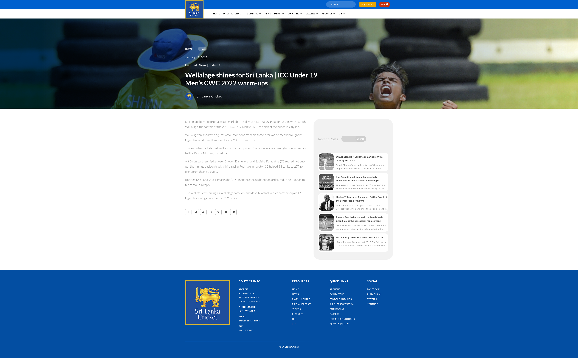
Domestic (252, 13)
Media (277, 13)
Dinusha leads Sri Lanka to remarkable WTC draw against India (359, 158)
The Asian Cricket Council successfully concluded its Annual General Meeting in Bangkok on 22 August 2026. (357, 178)
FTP (294, 324)
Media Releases (301, 304)
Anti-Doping (337, 309)
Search (361, 138)
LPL (340, 13)
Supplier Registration (342, 304)
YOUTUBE (372, 304)
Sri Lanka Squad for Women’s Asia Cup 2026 (359, 237)
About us (327, 13)
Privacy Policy (339, 324)
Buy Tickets (367, 4)
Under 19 (214, 65)
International (232, 13)
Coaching (293, 13)
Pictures (297, 314)
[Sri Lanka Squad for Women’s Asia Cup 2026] (326, 242)
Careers (334, 314)
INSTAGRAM (374, 294)
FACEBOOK (373, 289)
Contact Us (337, 294)
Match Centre (301, 299)
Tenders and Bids (341, 299)
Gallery (310, 13)
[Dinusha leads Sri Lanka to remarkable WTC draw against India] (326, 161)
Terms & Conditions (342, 319)
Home (216, 13)
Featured (191, 65)
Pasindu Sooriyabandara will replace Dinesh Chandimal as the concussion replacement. (359, 219)
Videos (296, 309)
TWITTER (372, 299)
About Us (335, 289)
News (268, 13)
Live (383, 4)
